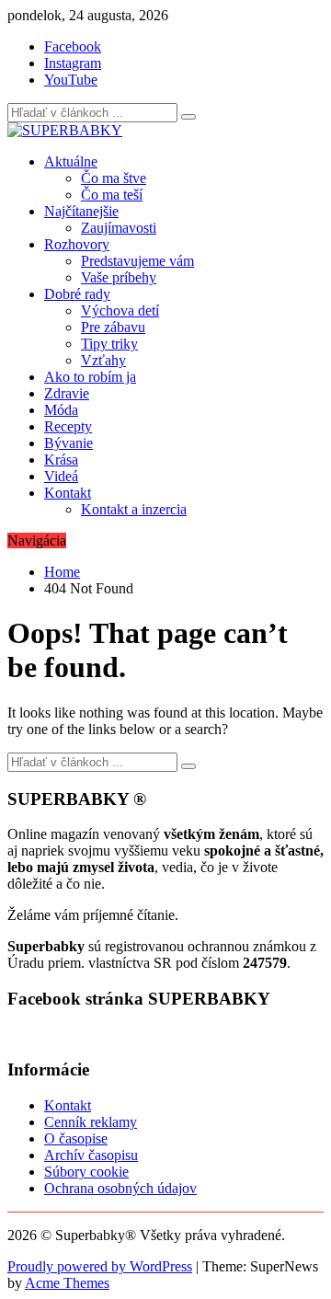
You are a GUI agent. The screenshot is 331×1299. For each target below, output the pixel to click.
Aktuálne (70, 161)
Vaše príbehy (118, 277)
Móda (61, 410)
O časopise (76, 1138)
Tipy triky (109, 343)
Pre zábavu (113, 327)
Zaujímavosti (118, 228)
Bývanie (68, 443)
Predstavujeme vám (137, 261)
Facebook (72, 46)
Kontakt (67, 492)
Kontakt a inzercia (134, 509)
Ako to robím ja (90, 377)
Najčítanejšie (81, 211)
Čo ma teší (112, 194)
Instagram (72, 63)
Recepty (68, 426)
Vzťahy (103, 360)
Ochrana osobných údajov (120, 1188)
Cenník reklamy (90, 1122)
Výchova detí (120, 310)
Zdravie (66, 393)
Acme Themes (67, 1283)
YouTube (70, 79)
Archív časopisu (91, 1155)
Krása (61, 459)
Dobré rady (77, 294)
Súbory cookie (86, 1171)
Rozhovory (76, 244)
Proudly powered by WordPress (99, 1266)
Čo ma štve (113, 178)
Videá (61, 476)
